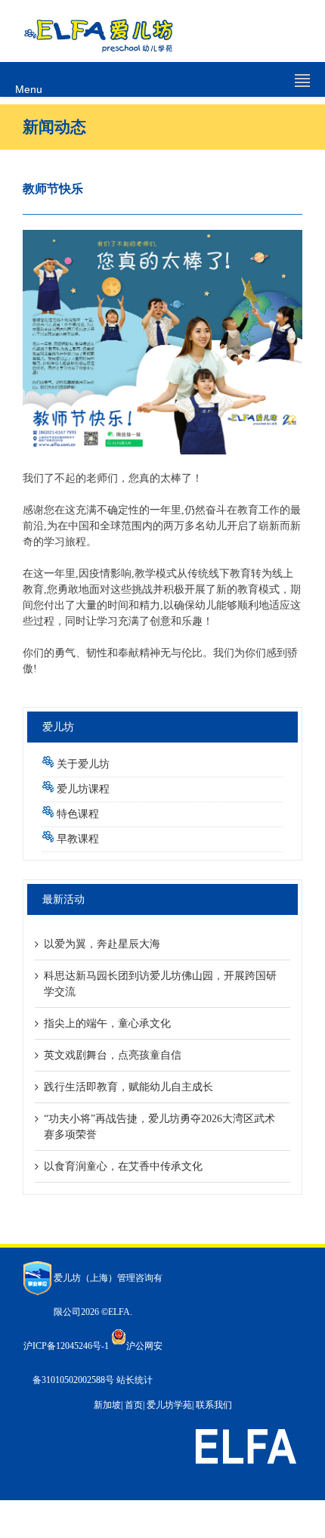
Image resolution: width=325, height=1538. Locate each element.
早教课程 (78, 839)
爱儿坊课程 (83, 789)
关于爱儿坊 (83, 764)
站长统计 (134, 1380)
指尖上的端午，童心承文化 (107, 1023)
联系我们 (214, 1405)
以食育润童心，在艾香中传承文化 (123, 1166)
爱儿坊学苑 (169, 1405)
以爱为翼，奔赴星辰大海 (102, 944)
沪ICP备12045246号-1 (66, 1346)
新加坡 (107, 1405)
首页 (134, 1405)
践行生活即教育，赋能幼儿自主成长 (128, 1087)
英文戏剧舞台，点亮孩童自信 (112, 1055)
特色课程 (78, 814)
